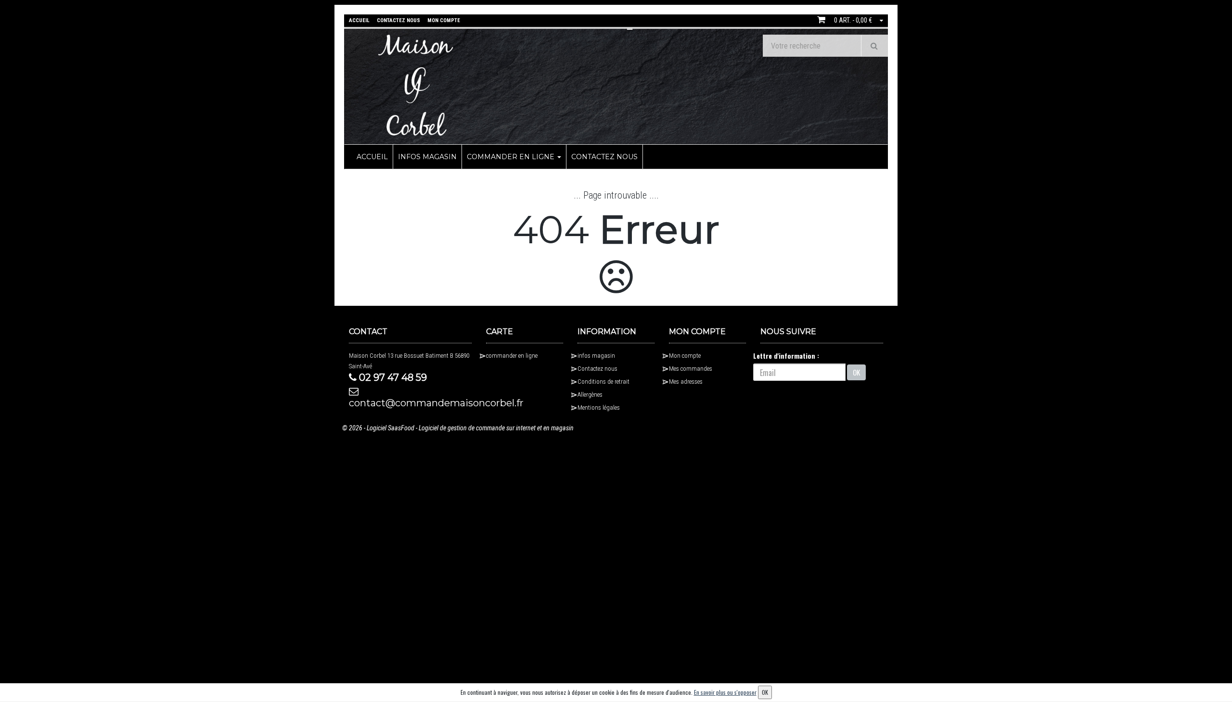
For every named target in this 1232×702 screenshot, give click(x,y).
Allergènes (590, 394)
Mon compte (685, 355)
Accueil (372, 156)
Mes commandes (690, 368)
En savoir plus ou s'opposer (725, 692)
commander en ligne (511, 156)
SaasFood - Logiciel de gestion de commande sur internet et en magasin (481, 428)
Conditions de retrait (603, 381)
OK (856, 372)
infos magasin (427, 156)
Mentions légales (599, 407)
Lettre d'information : (786, 356)
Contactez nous (604, 156)
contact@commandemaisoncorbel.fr (410, 403)
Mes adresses (686, 381)
